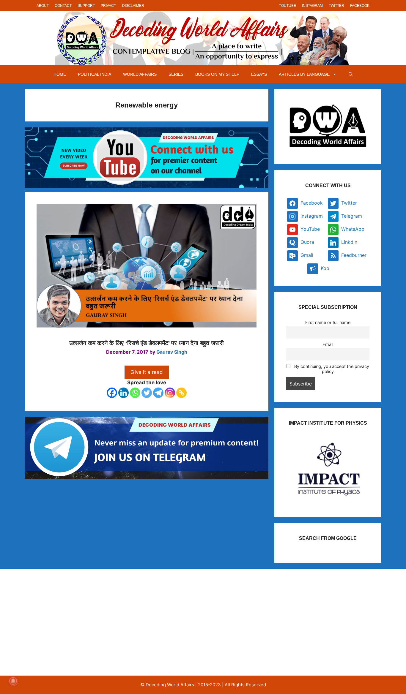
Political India (94, 74)
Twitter (336, 6)
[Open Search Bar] (351, 74)
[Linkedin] (123, 393)
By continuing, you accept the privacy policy (331, 369)
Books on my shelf (217, 74)
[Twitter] (146, 393)
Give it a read (146, 372)
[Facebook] (112, 393)
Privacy (108, 6)
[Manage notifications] (13, 681)
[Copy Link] (181, 393)
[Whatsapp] (135, 393)
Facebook (359, 6)
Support (86, 6)
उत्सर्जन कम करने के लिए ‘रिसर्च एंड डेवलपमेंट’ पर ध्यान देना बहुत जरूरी (146, 343)
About (43, 6)
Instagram (312, 6)
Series (176, 74)
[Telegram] (158, 393)
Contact (63, 6)
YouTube (287, 6)
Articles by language (304, 74)
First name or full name (327, 322)
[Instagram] (170, 393)
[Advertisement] (88, 622)
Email (327, 344)
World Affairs (140, 74)
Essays (259, 74)
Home (59, 74)
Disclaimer (133, 6)
